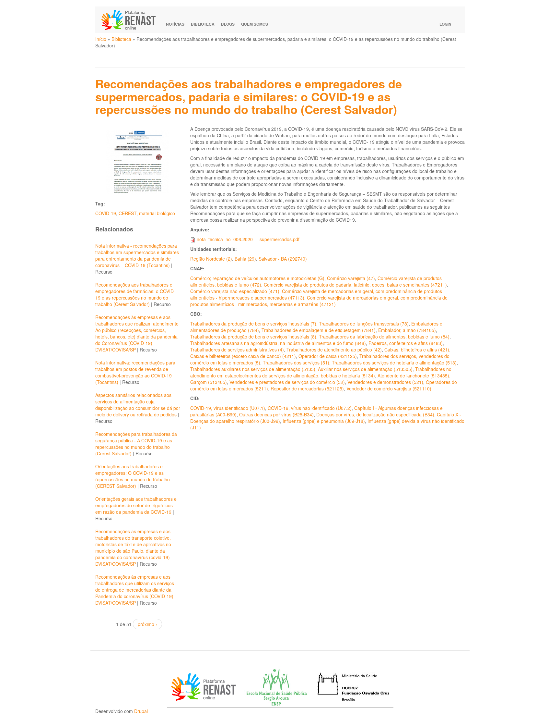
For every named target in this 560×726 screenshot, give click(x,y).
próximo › (147, 624)
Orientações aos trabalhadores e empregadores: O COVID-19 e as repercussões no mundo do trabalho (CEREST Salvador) (132, 476)
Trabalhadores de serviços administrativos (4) (237, 349)
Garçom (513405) (208, 382)
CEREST (127, 213)
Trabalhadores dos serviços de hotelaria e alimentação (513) (394, 362)
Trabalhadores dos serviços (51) (296, 362)
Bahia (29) (245, 258)
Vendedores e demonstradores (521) (385, 382)
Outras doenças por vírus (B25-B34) (276, 414)
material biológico (157, 213)
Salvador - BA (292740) (283, 258)
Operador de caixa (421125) (327, 356)
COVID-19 (105, 213)
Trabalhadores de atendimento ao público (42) (334, 349)
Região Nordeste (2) (211, 258)
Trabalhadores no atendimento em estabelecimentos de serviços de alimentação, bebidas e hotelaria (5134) (320, 372)
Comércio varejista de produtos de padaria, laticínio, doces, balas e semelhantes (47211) (355, 284)
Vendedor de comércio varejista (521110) (388, 388)
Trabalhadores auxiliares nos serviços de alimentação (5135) (252, 369)
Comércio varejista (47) (351, 278)
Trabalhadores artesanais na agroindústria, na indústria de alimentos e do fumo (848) (278, 343)
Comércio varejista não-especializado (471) (234, 291)
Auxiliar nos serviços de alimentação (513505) (365, 369)
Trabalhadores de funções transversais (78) (364, 323)
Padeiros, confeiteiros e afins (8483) (405, 343)
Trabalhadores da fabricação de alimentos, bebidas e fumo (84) (384, 336)
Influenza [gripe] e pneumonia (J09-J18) (324, 421)
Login (445, 24)
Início (100, 39)
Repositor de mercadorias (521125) (307, 388)
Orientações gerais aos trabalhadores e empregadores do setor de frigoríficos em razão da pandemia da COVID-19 (136, 505)
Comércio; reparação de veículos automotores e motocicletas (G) (257, 278)
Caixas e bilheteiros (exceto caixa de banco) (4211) (243, 356)
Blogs (228, 24)
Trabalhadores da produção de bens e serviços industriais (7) (253, 323)
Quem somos (254, 24)
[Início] (131, 19)
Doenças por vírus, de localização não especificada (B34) (375, 414)
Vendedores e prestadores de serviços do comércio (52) (287, 382)
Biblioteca (203, 24)
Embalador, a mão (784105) (407, 330)
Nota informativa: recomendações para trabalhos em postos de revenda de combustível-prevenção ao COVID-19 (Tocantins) (135, 372)
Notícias (175, 24)
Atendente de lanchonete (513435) (413, 375)
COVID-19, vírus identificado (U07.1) (227, 408)
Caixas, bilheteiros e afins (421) (416, 349)
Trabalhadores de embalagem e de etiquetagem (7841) (319, 330)
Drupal (141, 711)
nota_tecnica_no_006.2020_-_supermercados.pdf (248, 239)
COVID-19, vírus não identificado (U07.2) (310, 408)
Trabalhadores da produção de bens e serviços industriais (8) (253, 336)
